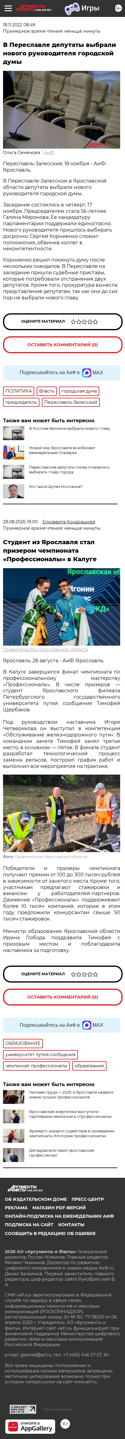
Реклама (16, 1207)
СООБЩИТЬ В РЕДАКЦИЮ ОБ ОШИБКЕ (50, 1233)
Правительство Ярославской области (45, 649)
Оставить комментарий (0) (62, 344)
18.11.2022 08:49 (19, 25)
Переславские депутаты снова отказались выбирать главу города (69, 469)
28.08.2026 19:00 (20, 522)
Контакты (71, 1224)
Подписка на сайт (29, 1224)
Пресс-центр (88, 1199)
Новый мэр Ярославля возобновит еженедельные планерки (62, 450)
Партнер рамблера (57, 1409)
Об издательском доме (36, 1199)
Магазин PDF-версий (59, 1207)
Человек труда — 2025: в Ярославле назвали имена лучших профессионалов (71, 1094)
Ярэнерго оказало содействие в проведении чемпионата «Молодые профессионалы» (71, 1133)
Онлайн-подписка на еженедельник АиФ (59, 1216)
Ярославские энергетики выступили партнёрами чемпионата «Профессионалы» (70, 1114)
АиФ (49, 152)
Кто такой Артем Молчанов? (56, 486)
